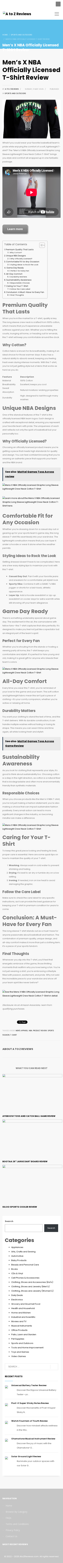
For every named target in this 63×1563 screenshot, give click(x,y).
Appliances (17, 1247)
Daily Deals (17, 1295)
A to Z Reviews (12, 89)
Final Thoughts (17, 295)
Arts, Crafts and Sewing (23, 1251)
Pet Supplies (17, 1338)
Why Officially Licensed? (21, 259)
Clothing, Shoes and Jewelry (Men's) (30, 1286)
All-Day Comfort (14, 274)
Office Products (19, 1330)
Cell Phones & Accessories (25, 1277)
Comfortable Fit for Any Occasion (22, 261)
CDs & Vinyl (17, 1273)
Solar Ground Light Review (26, 1456)
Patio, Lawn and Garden (23, 1334)
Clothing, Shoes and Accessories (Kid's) (32, 1282)
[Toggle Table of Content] (40, 245)
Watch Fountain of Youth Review (29, 1420)
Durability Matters (18, 277)
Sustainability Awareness (19, 280)
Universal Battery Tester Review (29, 1385)
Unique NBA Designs (16, 255)
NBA (30, 1030)
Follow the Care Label (20, 289)
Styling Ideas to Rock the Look (24, 264)
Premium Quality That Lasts (20, 249)
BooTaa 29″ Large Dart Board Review (24, 1161)
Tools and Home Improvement (27, 1347)
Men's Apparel (22, 1030)
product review (40, 1030)
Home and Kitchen (21, 1312)
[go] (54, 1366)
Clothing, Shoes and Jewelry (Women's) (32, 1290)
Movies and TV (18, 1321)
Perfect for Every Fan (19, 271)
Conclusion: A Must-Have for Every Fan (25, 292)
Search (9, 1221)
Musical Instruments (21, 1325)
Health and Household (23, 1308)
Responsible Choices (20, 283)
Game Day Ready (15, 268)
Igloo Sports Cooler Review (19, 1206)
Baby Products (18, 1260)
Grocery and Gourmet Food (25, 1303)
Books (14, 1269)
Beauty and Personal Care (25, 1264)
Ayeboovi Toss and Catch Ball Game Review (28, 1116)
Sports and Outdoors (15, 93)
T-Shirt (13, 1035)
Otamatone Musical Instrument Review (33, 1438)
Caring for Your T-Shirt (17, 286)
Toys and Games (20, 1351)
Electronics (17, 1299)
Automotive (17, 1256)
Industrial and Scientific (23, 1317)
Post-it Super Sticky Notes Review (30, 1403)
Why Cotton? (16, 252)
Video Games (18, 1356)
